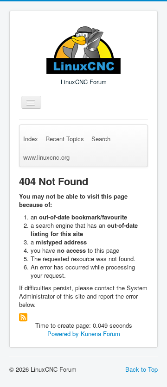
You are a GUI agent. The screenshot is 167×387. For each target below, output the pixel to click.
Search (100, 138)
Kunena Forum (100, 333)
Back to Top (141, 369)
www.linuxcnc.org (46, 157)
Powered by (63, 333)
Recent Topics (64, 138)
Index (30, 138)
